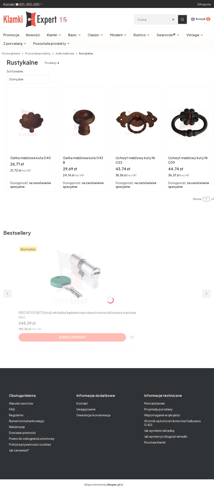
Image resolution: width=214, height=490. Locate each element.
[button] (182, 19)
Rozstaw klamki (155, 442)
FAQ (12, 409)
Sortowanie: (15, 71)
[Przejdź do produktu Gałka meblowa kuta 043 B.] (84, 122)
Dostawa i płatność (22, 433)
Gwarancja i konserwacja (93, 415)
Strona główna (11, 53)
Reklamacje (17, 427)
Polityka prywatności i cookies (30, 444)
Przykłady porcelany (158, 409)
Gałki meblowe (65, 53)
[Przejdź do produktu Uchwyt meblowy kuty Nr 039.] (189, 122)
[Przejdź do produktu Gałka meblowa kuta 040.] (31, 122)
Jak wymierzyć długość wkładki (165, 436)
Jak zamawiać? (19, 450)
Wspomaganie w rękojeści (162, 415)
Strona (197, 199)
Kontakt (82, 403)
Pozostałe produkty (38, 53)
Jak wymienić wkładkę (159, 430)
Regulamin (16, 415)
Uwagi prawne (86, 409)
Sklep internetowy (102, 484)
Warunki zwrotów (21, 403)
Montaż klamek (154, 403)
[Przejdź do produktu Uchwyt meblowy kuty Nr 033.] (137, 122)
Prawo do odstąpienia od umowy (32, 438)
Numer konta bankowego (26, 421)
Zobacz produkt (72, 337)
